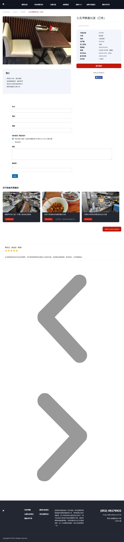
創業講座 (66, 4)
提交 (15, 176)
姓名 (14, 106)
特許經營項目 (38, 4)
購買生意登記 (44, 510)
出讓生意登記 (29, 514)
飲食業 (23, 12)
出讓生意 (53, 4)
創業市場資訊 (91, 4)
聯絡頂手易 (28, 518)
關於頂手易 (106, 4)
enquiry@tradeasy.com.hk (112, 515)
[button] (62, 319)
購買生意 (25, 4)
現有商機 (27, 510)
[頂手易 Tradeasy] (9, 5)
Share (99, 77)
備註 (13, 146)
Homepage (6, 12)
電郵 (13, 126)
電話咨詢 (18, 142)
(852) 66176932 (110, 510)
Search (15, 12)
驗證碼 (14, 163)
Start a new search (112, 229)
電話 (14, 116)
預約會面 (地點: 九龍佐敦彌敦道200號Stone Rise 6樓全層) (33, 139)
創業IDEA (79, 4)
